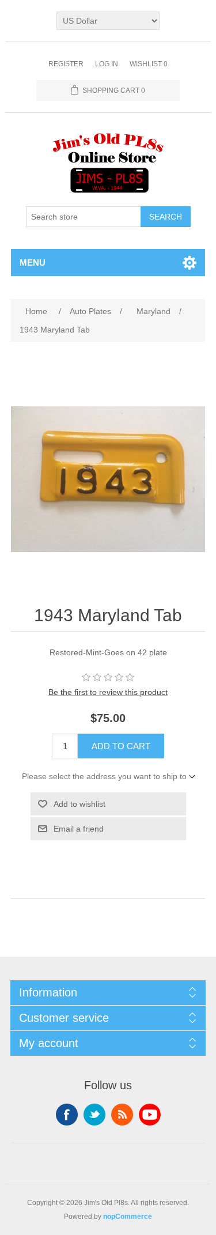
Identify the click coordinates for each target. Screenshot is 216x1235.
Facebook (67, 1115)
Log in (106, 64)
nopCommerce (127, 1217)
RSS (122, 1115)
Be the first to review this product (108, 692)
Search (165, 216)
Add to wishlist (79, 804)
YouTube (150, 1115)
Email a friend (79, 828)
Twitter (94, 1115)
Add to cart (121, 746)
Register (66, 64)
